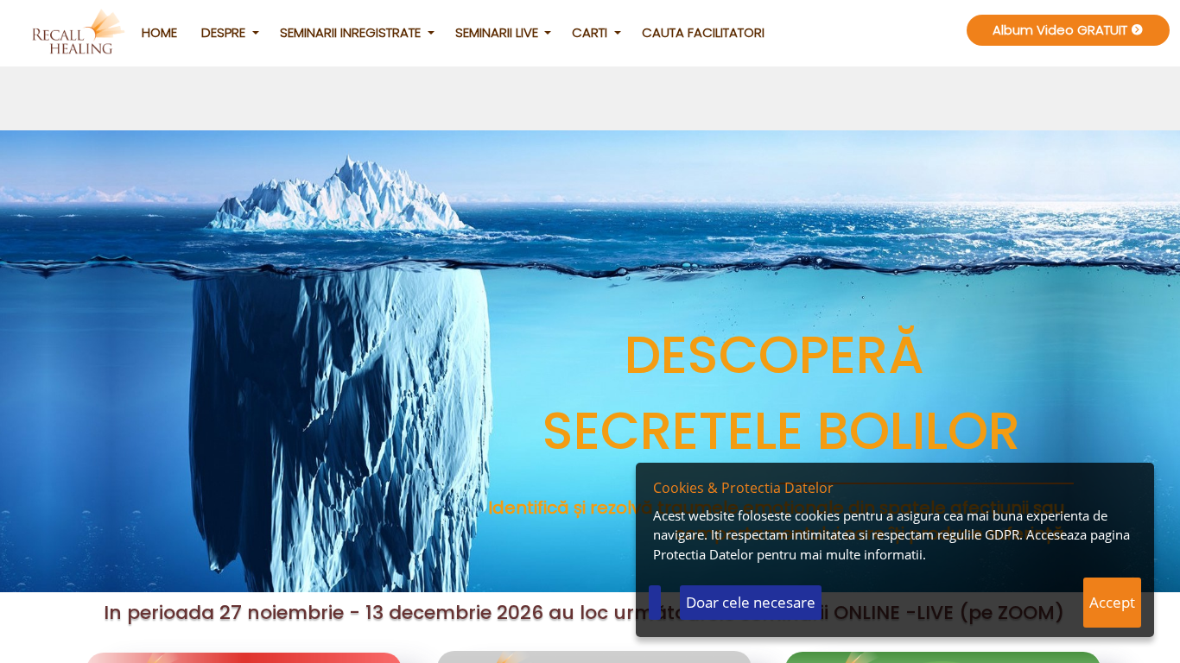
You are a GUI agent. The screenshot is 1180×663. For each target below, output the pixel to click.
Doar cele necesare (750, 602)
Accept (1112, 602)
